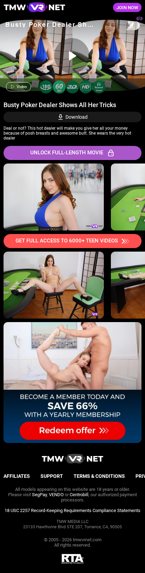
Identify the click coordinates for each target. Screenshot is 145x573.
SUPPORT (51, 476)
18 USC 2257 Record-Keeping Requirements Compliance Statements (72, 510)
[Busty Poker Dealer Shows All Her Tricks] (71, 55)
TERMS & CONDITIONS (99, 476)
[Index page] (48, 7)
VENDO (56, 494)
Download (76, 117)
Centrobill (79, 494)
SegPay (39, 494)
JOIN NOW (127, 7)
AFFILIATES (17, 476)
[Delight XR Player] (124, 26)
